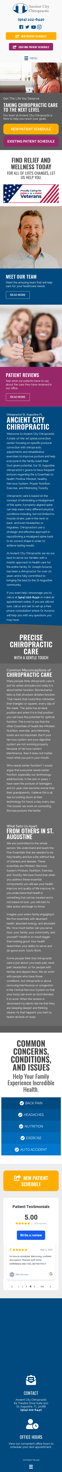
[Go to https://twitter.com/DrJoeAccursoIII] (27, 27)
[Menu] (30, 1466)
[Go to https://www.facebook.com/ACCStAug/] (21, 27)
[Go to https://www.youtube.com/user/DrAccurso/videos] (33, 27)
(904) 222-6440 (31, 19)
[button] (31, 129)
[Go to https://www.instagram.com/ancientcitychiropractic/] (39, 27)
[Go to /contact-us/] (31, 1393)
